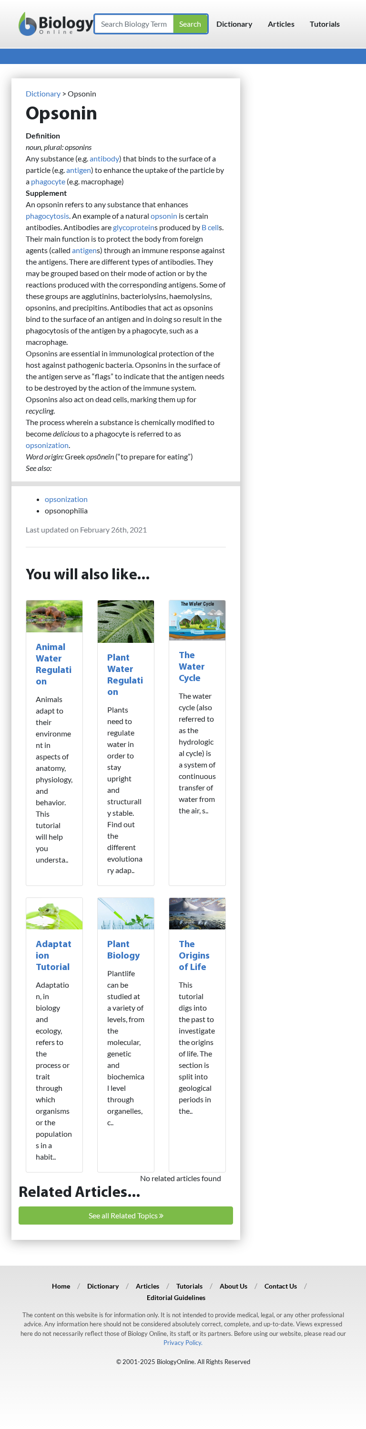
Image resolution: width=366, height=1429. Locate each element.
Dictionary (234, 23)
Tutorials (325, 23)
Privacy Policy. (183, 1342)
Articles (281, 23)
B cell (210, 227)
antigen (78, 169)
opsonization (47, 444)
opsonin (164, 215)
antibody (104, 158)
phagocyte (48, 181)
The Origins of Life (194, 956)
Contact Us (280, 1286)
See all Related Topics (124, 1215)
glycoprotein (133, 227)
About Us (233, 1286)
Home (61, 1286)
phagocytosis (47, 215)
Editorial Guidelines (176, 1297)
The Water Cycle (192, 667)
